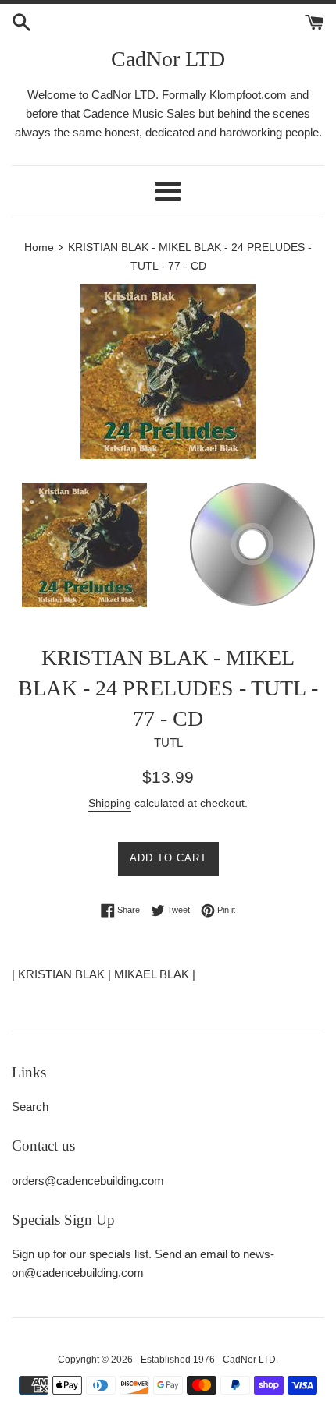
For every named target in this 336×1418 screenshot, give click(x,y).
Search (30, 1106)
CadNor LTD (168, 59)
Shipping (109, 803)
